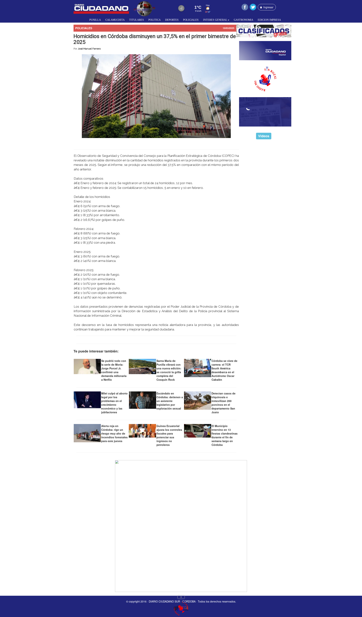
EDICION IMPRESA (269, 19)
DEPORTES (172, 19)
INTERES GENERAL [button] (215, 19)
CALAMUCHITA (115, 19)
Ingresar (267, 7)
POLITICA (154, 19)
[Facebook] (245, 6)
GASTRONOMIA (243, 19)
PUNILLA (95, 19)
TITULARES (136, 19)
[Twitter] (253, 6)
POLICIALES (191, 19)
